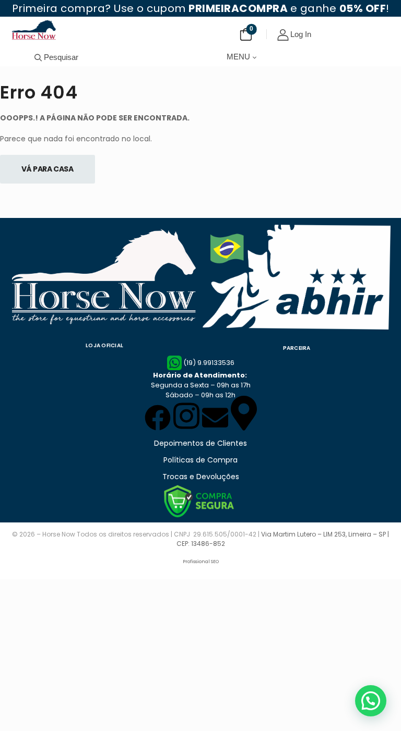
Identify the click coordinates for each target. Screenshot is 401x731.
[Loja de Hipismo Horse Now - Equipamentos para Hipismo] (33, 30)
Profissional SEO (201, 561)
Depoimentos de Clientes (200, 443)
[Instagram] (186, 416)
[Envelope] (215, 418)
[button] (370, 700)
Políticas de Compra (200, 460)
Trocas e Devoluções (200, 476)
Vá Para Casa (47, 169)
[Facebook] (158, 418)
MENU (238, 56)
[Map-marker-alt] (244, 413)
